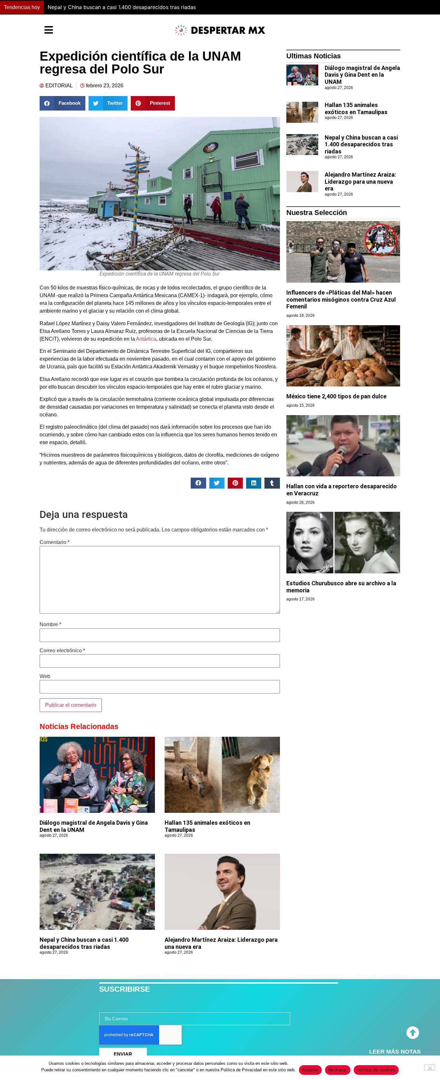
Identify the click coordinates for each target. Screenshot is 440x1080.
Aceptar (310, 1069)
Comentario (55, 542)
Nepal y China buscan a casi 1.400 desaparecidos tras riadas (84, 943)
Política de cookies (376, 1069)
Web (45, 676)
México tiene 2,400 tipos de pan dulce (336, 396)
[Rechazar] (429, 1067)
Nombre (50, 624)
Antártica (145, 339)
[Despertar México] (220, 30)
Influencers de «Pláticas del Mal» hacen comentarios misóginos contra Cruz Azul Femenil (341, 299)
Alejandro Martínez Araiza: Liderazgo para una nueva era (120, 7)
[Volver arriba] (413, 1033)
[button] (323, 7)
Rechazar (337, 1069)
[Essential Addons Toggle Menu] (49, 30)
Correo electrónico (62, 650)
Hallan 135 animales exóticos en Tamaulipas (356, 108)
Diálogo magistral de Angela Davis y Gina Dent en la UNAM (362, 74)
